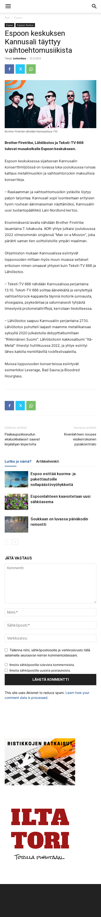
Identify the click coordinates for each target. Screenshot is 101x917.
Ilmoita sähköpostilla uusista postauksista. (40, 670)
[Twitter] (20, 69)
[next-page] (15, 542)
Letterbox (19, 58)
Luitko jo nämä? (18, 461)
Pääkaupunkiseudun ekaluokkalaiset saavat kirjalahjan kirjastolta (22, 439)
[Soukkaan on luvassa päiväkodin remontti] (16, 524)
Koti (7, 18)
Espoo (18, 18)
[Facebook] (9, 69)
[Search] (94, 6)
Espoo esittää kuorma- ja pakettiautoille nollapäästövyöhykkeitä (53, 479)
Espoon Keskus (25, 25)
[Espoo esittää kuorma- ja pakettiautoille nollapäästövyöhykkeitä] (16, 479)
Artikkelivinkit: (48, 461)
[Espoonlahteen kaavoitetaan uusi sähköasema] (16, 502)
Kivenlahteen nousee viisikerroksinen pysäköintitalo (80, 439)
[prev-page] (8, 542)
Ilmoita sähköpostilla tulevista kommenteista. (42, 665)
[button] (8, 6)
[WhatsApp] (31, 69)
